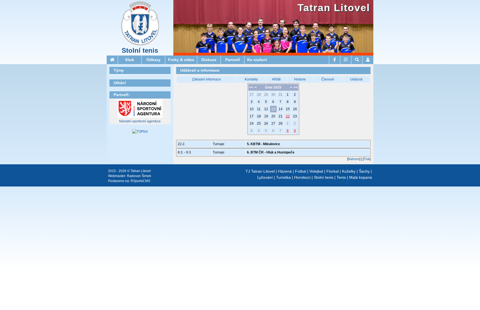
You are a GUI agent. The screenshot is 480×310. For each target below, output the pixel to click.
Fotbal (300, 171)
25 (259, 123)
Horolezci (302, 177)
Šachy (364, 171)
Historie (300, 79)
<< (251, 87)
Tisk (367, 159)
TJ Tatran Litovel (260, 171)
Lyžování (265, 177)
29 (266, 95)
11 (259, 109)
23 (295, 116)
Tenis (341, 177)
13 (273, 109)
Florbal (332, 171)
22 (288, 116)
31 (280, 95)
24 (252, 123)
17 (252, 116)
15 (288, 109)
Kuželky (349, 171)
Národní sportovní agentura (140, 121)
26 (266, 123)
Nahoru (353, 159)
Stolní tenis (140, 50)
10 (252, 109)
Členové (327, 79)
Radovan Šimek (139, 176)
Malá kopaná (360, 177)
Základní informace (206, 79)
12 (266, 109)
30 (273, 95)
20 (273, 116)
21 (280, 116)
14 (280, 109)
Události (356, 79)
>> (296, 87)
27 (252, 95)
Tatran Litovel (334, 7)
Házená (285, 171)
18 (259, 116)
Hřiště (276, 79)
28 (259, 95)
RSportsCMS (140, 181)
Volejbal (316, 171)
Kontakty (251, 79)
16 (295, 109)
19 (266, 116)
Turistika (283, 177)
